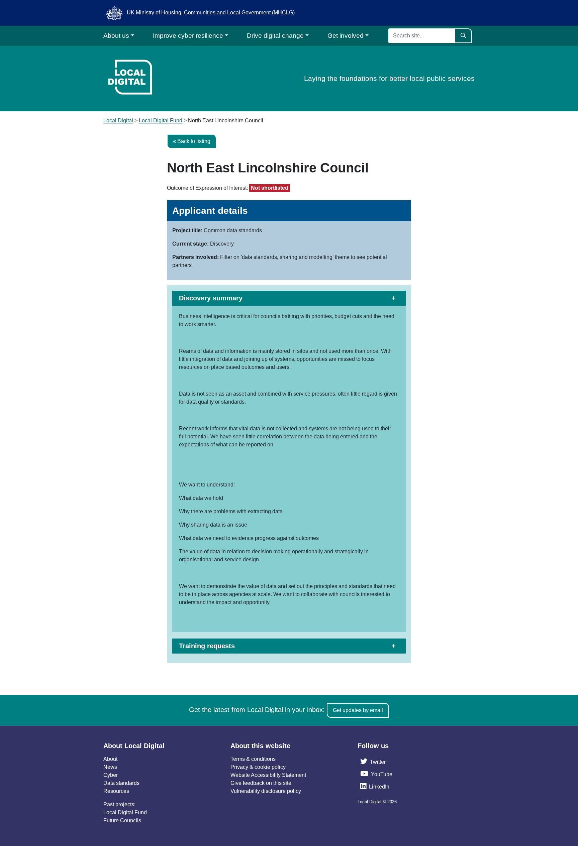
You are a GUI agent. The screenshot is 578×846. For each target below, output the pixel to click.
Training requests (207, 646)
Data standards (121, 783)
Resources (116, 791)
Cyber (110, 775)
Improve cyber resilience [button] (188, 35)
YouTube (381, 774)
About (110, 759)
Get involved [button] (345, 35)
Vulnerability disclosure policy (265, 791)
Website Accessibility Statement (268, 775)
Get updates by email (358, 710)
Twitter (378, 762)
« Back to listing (191, 141)
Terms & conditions (253, 759)
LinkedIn (379, 787)
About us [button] (116, 35)
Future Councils (122, 820)
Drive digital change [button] (275, 35)
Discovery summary (211, 298)
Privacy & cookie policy (258, 767)
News (110, 767)
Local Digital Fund (125, 812)
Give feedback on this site (260, 783)
